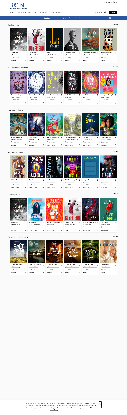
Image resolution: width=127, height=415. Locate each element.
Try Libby (47, 18)
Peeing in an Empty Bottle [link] (107, 95)
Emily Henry (51, 224)
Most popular (13, 195)
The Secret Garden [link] (70, 137)
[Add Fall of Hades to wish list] (43, 145)
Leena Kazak (33, 97)
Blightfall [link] (31, 180)
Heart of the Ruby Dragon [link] (54, 137)
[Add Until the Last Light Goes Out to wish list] (79, 188)
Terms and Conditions (56, 403)
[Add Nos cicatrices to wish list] (115, 273)
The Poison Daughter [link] (17, 95)
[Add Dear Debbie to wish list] (115, 230)
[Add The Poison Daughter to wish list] (25, 103)
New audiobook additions (18, 68)
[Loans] (105, 13)
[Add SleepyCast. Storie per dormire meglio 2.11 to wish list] (79, 273)
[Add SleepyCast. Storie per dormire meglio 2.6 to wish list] (43, 273)
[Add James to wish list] (61, 60)
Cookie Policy (54, 410)
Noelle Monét (105, 182)
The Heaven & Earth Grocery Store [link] (107, 52)
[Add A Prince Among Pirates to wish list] (25, 188)
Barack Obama (69, 55)
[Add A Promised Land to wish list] (79, 60)
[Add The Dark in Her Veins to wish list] (79, 103)
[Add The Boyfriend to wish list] (43, 60)
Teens (36, 13)
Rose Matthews (106, 267)
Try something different (17, 237)
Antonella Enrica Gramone (72, 267)
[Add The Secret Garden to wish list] (79, 145)
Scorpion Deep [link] (87, 180)
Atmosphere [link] (32, 222)
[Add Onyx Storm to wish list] (25, 60)
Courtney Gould (70, 182)
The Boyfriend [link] (33, 52)
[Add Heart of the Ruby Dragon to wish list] (61, 145)
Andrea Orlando (34, 267)
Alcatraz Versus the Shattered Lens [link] (18, 137)
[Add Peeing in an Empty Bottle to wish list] (115, 103)
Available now (13, 25)
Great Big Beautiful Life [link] (53, 222)
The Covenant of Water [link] (89, 52)
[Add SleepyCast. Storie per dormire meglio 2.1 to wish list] (97, 273)
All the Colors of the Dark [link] (90, 222)
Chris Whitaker (87, 224)
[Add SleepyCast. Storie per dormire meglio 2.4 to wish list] (61, 273)
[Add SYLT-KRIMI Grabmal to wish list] (25, 273)
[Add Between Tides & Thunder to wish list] (43, 103)
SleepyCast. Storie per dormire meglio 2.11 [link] (72, 265)
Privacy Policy (70, 403)
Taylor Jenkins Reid (35, 224)
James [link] (48, 52)
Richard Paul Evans (34, 139)
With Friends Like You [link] (53, 95)
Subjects (11, 13)
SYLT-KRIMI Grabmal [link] (17, 265)
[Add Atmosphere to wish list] (43, 230)
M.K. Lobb (68, 97)
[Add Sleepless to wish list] (97, 145)
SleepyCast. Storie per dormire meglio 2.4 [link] (54, 265)
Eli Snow (86, 97)
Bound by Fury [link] (105, 180)
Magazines (43, 13)
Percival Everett (52, 55)
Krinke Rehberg (16, 267)
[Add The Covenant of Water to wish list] (97, 60)
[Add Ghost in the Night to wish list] (115, 145)
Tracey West (51, 139)
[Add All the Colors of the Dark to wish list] (97, 230)
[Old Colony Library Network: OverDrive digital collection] (18, 6)
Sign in (113, 13)
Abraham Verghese (88, 55)
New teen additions (16, 152)
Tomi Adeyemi (51, 182)
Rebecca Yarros (16, 55)
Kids (29, 13)
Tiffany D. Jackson (106, 139)
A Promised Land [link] (70, 52)
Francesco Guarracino (53, 267)
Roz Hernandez (105, 97)
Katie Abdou (15, 182)
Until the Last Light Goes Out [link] (72, 180)
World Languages (55, 13)
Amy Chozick (51, 97)
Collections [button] (21, 13)
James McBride (105, 55)
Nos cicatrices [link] (105, 265)
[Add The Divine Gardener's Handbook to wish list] (97, 103)
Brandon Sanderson (17, 139)
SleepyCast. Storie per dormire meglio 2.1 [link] (90, 265)
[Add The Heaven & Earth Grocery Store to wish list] (115, 60)
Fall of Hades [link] (33, 137)
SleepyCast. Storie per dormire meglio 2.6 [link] (36, 265)
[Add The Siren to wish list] (61, 188)
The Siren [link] (49, 180)
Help (115, 2)
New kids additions (15, 110)
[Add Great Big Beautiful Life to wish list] (61, 230)
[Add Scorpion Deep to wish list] (97, 188)
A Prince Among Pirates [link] (18, 180)
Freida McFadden (34, 55)
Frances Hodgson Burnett (72, 139)
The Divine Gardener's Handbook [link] (90, 95)
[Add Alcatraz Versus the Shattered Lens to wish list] (25, 145)
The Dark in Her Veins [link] (71, 95)
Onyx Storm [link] (14, 52)
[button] (107, 2)
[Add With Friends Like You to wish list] (61, 103)
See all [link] (115, 24)
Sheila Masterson (16, 97)
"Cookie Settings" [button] (50, 408)
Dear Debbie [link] (104, 222)
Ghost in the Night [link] (106, 137)
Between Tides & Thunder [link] (36, 95)
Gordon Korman (88, 139)
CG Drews (86, 182)
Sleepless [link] (85, 137)
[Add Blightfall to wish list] (43, 188)
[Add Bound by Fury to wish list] (115, 188)
